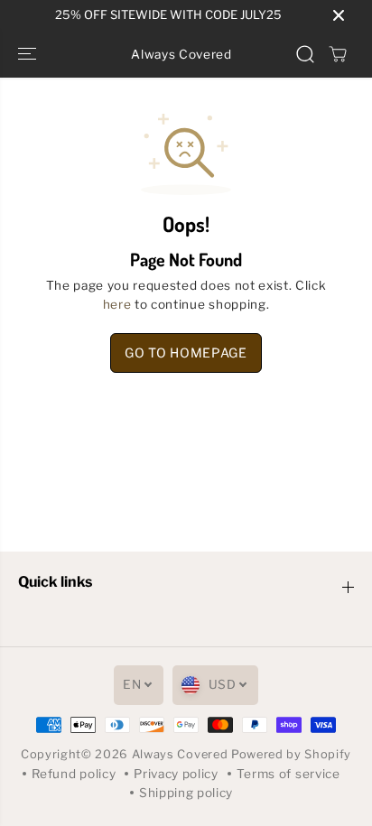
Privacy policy (176, 773)
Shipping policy (186, 792)
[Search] (305, 54)
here (117, 304)
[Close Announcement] (338, 15)
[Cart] (337, 54)
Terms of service (288, 773)
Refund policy (74, 773)
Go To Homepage (186, 352)
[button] (29, 54)
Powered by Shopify (291, 754)
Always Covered (181, 754)
